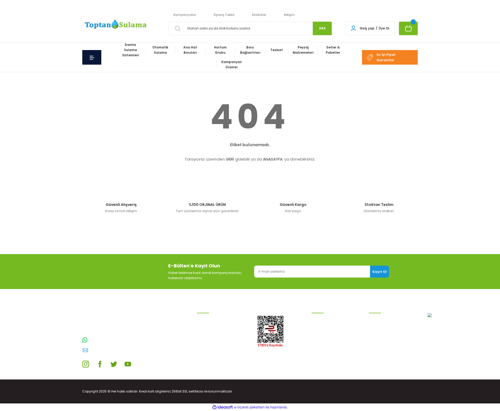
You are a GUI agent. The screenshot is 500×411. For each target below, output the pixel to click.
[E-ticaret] (249, 407)
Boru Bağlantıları (210, 351)
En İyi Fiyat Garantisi (386, 57)
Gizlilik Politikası (323, 335)
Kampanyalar (184, 15)
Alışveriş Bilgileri (323, 318)
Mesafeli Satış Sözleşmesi (331, 326)
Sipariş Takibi (224, 15)
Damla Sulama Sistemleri (217, 318)
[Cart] (408, 28)
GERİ (230, 159)
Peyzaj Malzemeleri (211, 368)
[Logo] (115, 24)
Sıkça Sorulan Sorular (386, 348)
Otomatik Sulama (211, 326)
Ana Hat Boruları (210, 335)
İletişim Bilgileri (380, 318)
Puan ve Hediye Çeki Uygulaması (384, 337)
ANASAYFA (273, 159)
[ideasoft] (222, 407)
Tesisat (202, 360)
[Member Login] (353, 28)
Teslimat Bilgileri (324, 351)
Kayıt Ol (379, 271)
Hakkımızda (378, 357)
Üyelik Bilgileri (379, 326)
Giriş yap (367, 28)
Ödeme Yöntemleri (326, 343)
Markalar (259, 15)
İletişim (289, 15)
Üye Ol (384, 28)
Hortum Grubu (208, 343)
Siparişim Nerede (324, 360)
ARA (322, 28)
